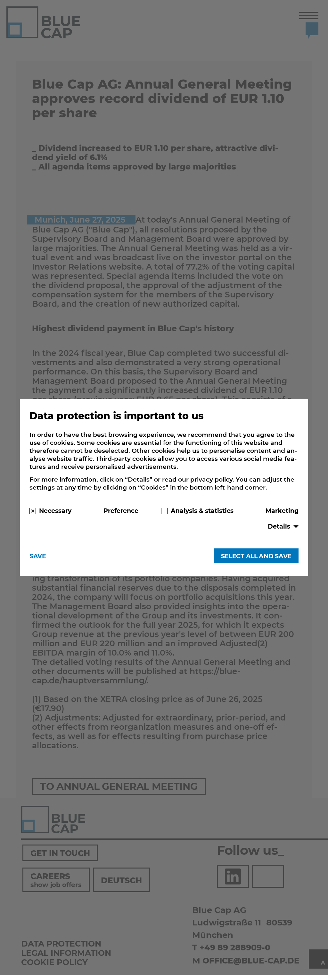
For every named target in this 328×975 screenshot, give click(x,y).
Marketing (282, 511)
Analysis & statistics (202, 511)
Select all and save (256, 556)
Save (37, 556)
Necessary (55, 511)
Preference (120, 511)
